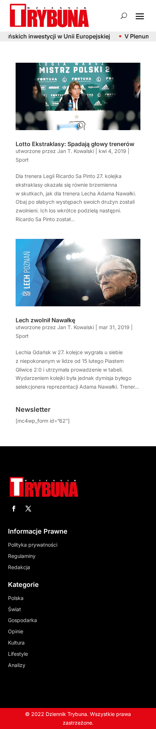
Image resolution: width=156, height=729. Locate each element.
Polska (16, 598)
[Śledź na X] (28, 508)
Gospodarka (22, 620)
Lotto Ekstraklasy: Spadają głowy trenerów (75, 144)
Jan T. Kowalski (75, 151)
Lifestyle (18, 654)
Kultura (16, 642)
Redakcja (19, 567)
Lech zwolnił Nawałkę (45, 320)
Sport (22, 160)
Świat (14, 609)
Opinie (15, 631)
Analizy (16, 665)
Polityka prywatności (32, 545)
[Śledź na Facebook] (14, 508)
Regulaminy (22, 556)
